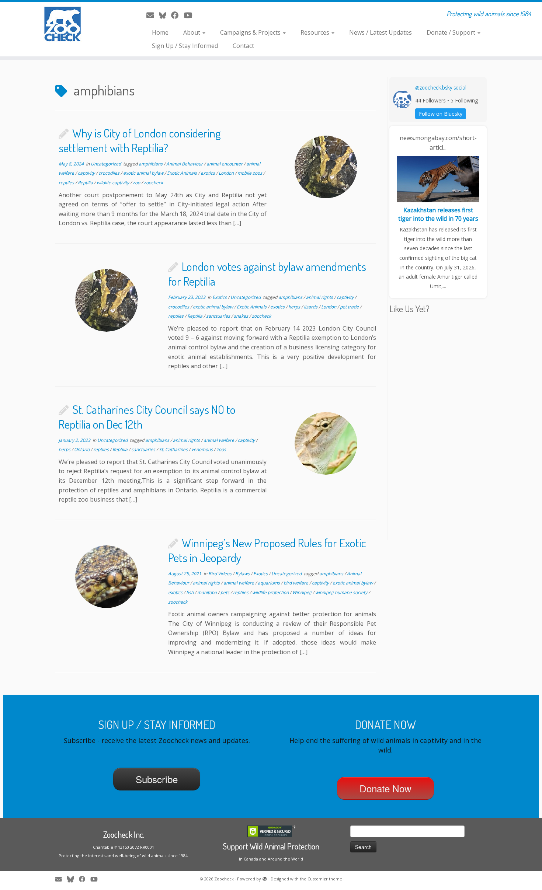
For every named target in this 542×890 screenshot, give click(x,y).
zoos (221, 449)
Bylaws (243, 573)
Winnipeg (302, 592)
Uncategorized (106, 164)
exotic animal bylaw (143, 173)
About (192, 32)
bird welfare (296, 583)
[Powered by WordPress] (264, 877)
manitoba (207, 592)
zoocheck (153, 182)
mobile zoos (250, 173)
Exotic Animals (182, 173)
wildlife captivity (113, 182)
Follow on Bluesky (440, 113)
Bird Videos (220, 573)
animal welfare (219, 440)
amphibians (151, 164)
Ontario (82, 449)
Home (160, 32)
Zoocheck (224, 879)
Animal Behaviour (185, 164)
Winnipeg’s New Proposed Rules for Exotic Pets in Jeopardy (267, 550)
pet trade (350, 307)
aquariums (269, 583)
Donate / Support (452, 32)
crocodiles (109, 173)
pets (225, 592)
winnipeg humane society (341, 592)
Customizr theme (325, 879)
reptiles (67, 182)
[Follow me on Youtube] (190, 15)
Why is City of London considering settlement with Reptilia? (140, 140)
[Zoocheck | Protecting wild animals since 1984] (62, 24)
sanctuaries (218, 316)
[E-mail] (152, 15)
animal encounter (225, 164)
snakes (241, 316)
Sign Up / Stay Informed (185, 46)
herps (294, 307)
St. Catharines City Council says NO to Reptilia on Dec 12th (147, 417)
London (227, 173)
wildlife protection (271, 592)
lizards (311, 307)
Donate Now (385, 788)
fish (190, 592)
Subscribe (157, 779)
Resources (315, 32)
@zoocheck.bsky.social (440, 87)
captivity (87, 173)
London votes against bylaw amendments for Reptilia (267, 274)
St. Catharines (174, 449)
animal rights (320, 297)
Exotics (220, 297)
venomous (202, 449)
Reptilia (86, 182)
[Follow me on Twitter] (165, 15)
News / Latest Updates (380, 32)
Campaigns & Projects (251, 32)
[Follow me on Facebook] (177, 15)
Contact (243, 46)
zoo (137, 182)
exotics (208, 173)
